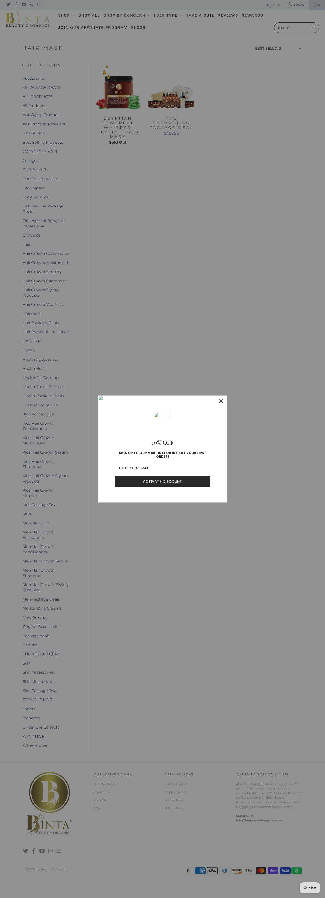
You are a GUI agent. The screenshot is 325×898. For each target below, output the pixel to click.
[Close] (221, 401)
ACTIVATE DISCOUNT (162, 481)
